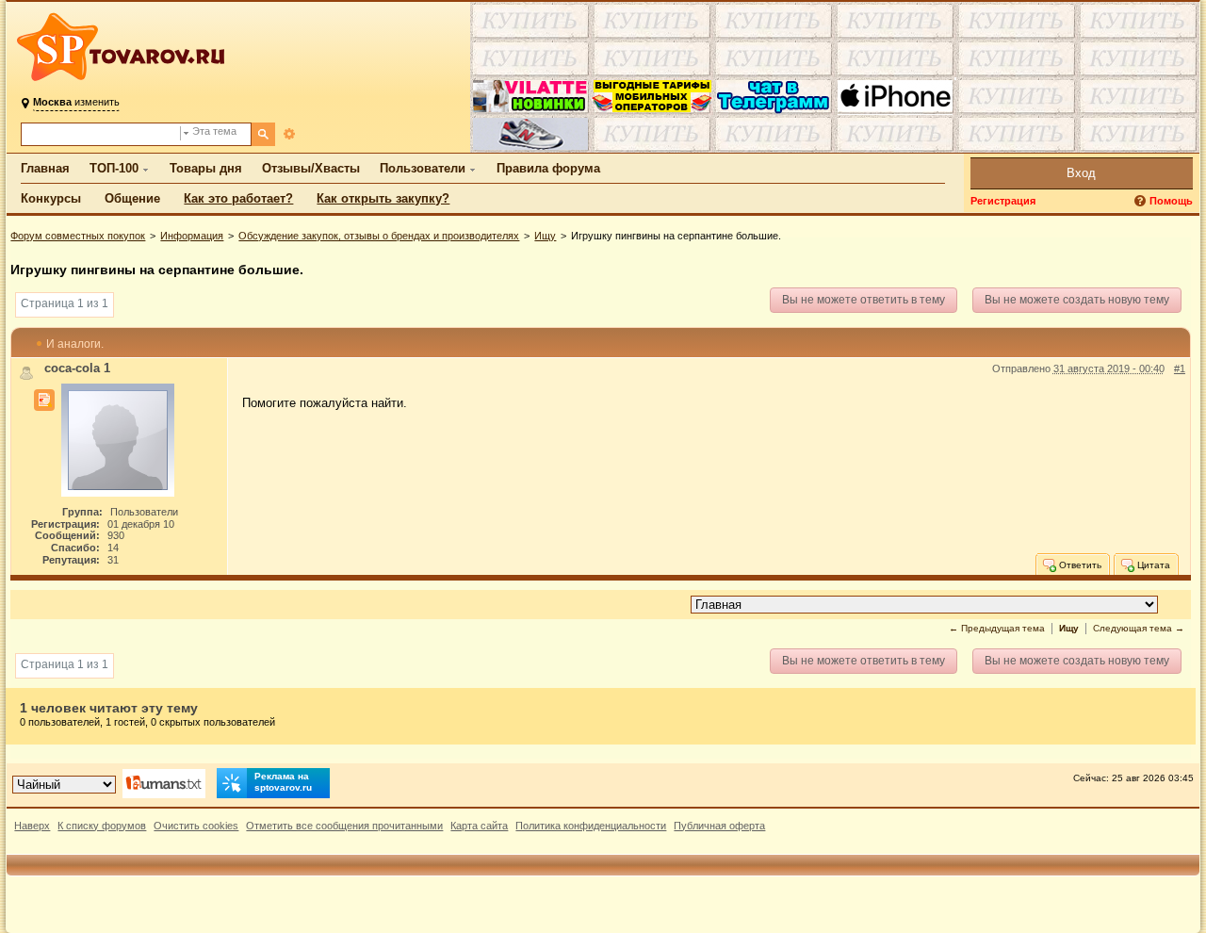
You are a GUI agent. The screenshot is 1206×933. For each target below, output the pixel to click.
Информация (191, 235)
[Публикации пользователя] (44, 400)
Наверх (32, 825)
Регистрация (1002, 200)
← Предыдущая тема (997, 628)
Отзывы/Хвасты (311, 168)
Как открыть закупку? (383, 198)
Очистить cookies (196, 825)
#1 (1179, 368)
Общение (132, 198)
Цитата (1152, 565)
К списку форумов (101, 825)
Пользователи (422, 168)
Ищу (545, 235)
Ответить (1078, 565)
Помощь (1171, 200)
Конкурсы (51, 198)
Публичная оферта (719, 825)
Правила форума (548, 168)
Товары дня (206, 168)
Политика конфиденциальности (590, 825)
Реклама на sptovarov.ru (283, 782)
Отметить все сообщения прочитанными (344, 825)
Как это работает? (238, 198)
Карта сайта (479, 825)
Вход (1081, 173)
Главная (45, 168)
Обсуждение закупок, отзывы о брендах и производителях (378, 235)
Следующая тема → (1138, 628)
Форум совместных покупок (77, 235)
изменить (76, 101)
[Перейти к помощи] (1141, 201)
